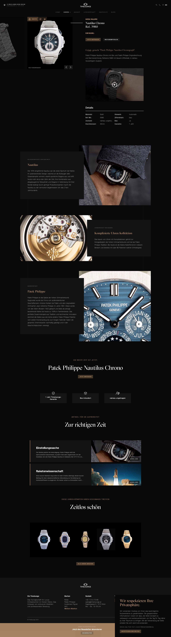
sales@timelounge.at (93, 602)
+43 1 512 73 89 (92, 600)
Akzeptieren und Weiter (130, 631)
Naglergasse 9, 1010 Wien (96, 604)
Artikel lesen (134, 458)
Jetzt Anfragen (93, 39)
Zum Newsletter (87, 633)
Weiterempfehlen (111, 39)
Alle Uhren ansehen (85, 564)
